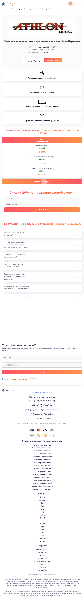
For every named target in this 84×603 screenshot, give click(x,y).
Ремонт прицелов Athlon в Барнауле (36, 9)
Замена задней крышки (42, 168)
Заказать (42, 152)
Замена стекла (42, 145)
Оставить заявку (53, 60)
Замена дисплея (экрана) (42, 157)
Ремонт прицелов (17, 9)
